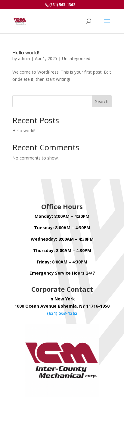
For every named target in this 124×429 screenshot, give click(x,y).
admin (24, 58)
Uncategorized (76, 58)
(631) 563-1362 (62, 313)
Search (101, 101)
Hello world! (25, 52)
